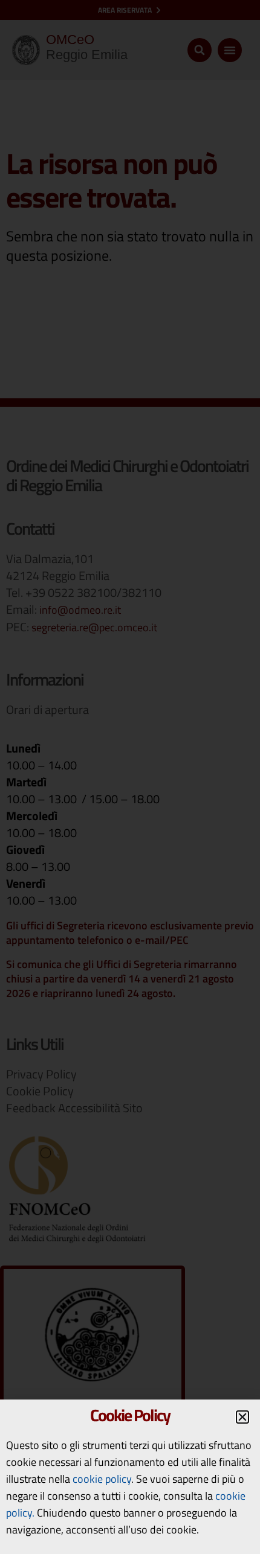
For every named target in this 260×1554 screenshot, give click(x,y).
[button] (242, 1417)
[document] (130, 777)
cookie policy (102, 1479)
